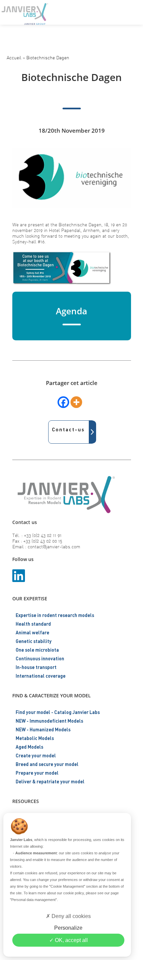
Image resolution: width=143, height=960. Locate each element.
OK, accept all (71, 940)
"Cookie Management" (67, 886)
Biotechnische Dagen (47, 57)
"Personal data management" (33, 900)
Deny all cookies (70, 916)
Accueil (14, 57)
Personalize (68, 928)
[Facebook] (63, 402)
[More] (76, 402)
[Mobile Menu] (132, 12)
